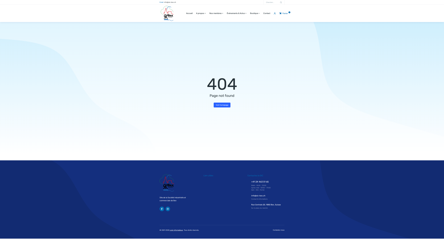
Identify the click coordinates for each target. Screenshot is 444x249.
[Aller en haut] (440, 245)
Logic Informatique (176, 230)
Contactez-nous (278, 230)
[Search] (281, 2)
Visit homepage (222, 105)
